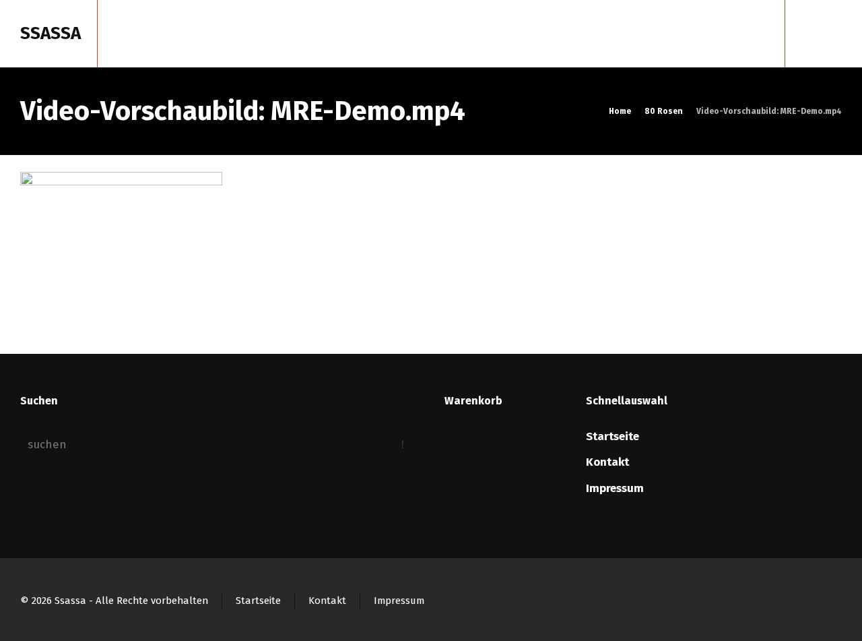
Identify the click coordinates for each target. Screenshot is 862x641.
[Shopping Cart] (812, 33)
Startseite (612, 436)
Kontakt (607, 462)
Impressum (615, 488)
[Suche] (833, 33)
